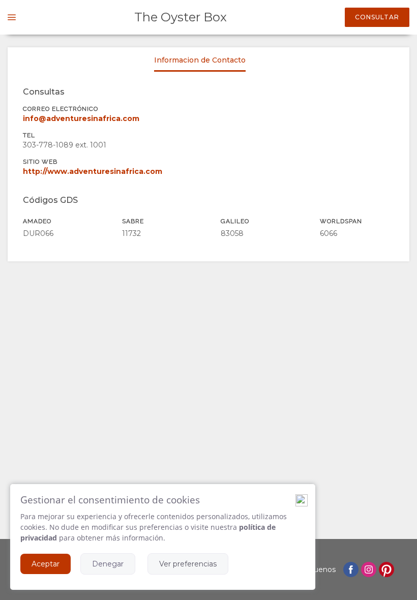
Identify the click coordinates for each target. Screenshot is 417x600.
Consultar (377, 17)
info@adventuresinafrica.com (81, 118)
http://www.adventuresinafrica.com (92, 171)
